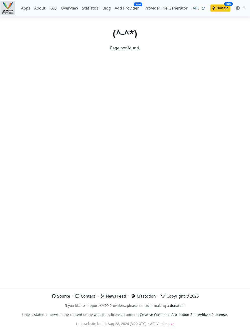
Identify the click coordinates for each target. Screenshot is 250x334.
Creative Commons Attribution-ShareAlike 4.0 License (183, 314)
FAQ (53, 8)
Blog (107, 8)
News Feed (115, 296)
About (39, 8)
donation (177, 305)
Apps (25, 8)
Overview (69, 8)
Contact (87, 296)
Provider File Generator (166, 8)
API (197, 8)
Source (63, 296)
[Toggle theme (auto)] (240, 8)
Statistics (90, 8)
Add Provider (128, 7)
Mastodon (146, 296)
